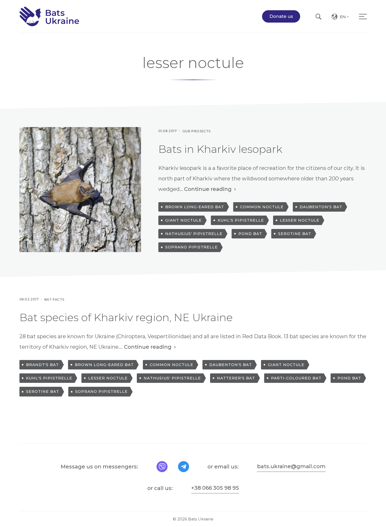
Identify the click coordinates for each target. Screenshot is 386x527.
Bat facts (54, 299)
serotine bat (294, 233)
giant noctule (183, 220)
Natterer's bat (236, 378)
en (345, 17)
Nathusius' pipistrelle (193, 233)
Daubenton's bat (321, 207)
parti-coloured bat (296, 378)
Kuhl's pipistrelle (241, 220)
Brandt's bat (42, 364)
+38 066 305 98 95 (215, 488)
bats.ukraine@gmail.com (291, 466)
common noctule (262, 207)
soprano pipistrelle (191, 247)
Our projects (196, 131)
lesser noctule (299, 220)
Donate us (281, 16)
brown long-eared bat (194, 207)
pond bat (250, 233)
